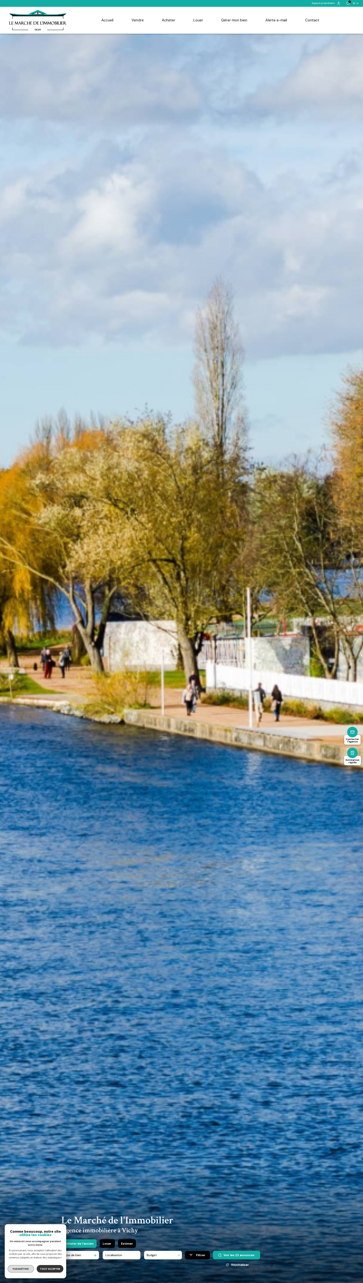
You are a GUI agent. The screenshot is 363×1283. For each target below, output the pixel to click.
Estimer (127, 1244)
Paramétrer (21, 1269)
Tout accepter (50, 1269)
